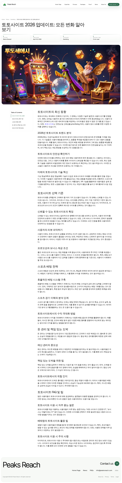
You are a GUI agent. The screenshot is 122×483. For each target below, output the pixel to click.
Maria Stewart (7, 39)
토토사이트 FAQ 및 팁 (17, 128)
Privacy (107, 476)
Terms (112, 476)
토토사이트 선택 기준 (17, 119)
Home (3, 19)
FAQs (92, 470)
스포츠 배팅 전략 (16, 122)
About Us (100, 476)
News (7, 19)
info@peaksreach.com (104, 470)
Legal (117, 476)
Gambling (13, 19)
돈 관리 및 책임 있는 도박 (18, 125)
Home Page (76, 470)
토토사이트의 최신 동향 (18, 116)
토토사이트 (49, 124)
